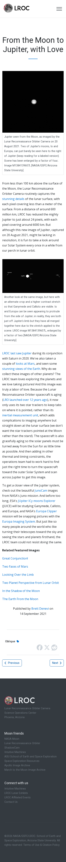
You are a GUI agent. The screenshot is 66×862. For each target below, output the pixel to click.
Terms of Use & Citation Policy (41, 845)
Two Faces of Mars (15, 566)
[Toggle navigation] (59, 8)
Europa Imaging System (18, 521)
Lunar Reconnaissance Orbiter (22, 743)
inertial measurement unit (20, 415)
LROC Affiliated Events (17, 797)
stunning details (13, 199)
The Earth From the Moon (20, 599)
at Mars (29, 364)
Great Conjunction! (15, 558)
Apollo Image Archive (17, 765)
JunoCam (41, 490)
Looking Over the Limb (18, 575)
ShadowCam (12, 747)
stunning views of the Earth (21, 369)
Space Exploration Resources (21, 761)
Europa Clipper (46, 511)
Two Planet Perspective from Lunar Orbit (30, 583)
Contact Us (11, 802)
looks (19, 364)
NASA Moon (11, 738)
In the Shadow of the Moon (21, 591)
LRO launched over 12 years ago (25, 400)
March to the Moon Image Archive (24, 769)
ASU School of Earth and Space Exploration (30, 756)
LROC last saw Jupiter (17, 353)
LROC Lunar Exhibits (16, 793)
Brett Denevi (40, 609)
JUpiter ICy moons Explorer (36, 501)
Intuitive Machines (15, 752)
